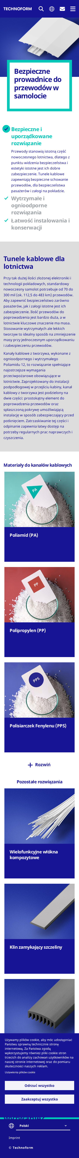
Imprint (14, 1138)
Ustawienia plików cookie (20, 1072)
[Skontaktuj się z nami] (62, 9)
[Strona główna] (18, 8)
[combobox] (45, 1126)
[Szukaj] (41, 8)
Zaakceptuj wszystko (39, 1099)
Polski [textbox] (24, 1126)
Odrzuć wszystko (39, 1085)
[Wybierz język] (51, 9)
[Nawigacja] (72, 9)
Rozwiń (42, 765)
